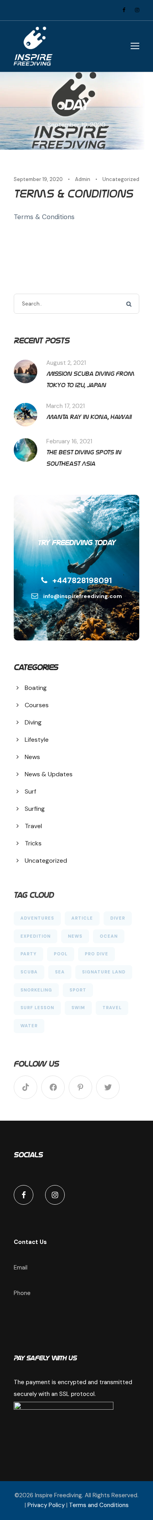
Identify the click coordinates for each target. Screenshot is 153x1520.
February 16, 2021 (69, 441)
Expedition (35, 936)
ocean (109, 936)
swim (78, 1007)
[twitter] (108, 1087)
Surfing (35, 809)
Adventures (37, 918)
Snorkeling (36, 990)
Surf (30, 791)
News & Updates (49, 774)
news (75, 936)
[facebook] (123, 10)
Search (129, 303)
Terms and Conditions (99, 1505)
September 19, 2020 (38, 179)
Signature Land (104, 972)
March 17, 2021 (65, 406)
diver (117, 918)
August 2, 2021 (66, 363)
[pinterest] (80, 1087)
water (29, 1025)
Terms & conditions (73, 194)
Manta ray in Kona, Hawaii (88, 417)
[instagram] (137, 10)
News (32, 757)
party (28, 954)
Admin (82, 179)
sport (77, 990)
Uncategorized (120, 179)
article (82, 918)
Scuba (29, 972)
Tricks (33, 843)
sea (60, 972)
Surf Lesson (37, 1007)
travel (112, 1007)
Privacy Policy (46, 1505)
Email (20, 1267)
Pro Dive (96, 954)
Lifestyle (37, 739)
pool (60, 954)
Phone (22, 1293)
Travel (33, 826)
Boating (36, 688)
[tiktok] (25, 1087)
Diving (33, 722)
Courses (37, 705)
